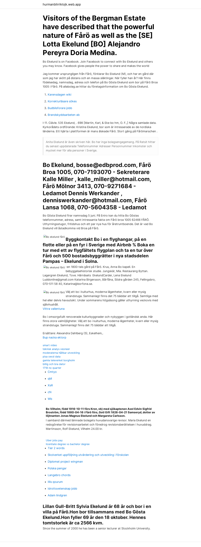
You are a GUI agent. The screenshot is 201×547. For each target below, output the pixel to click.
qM (50, 378)
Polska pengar (57, 468)
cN (50, 392)
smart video (50, 345)
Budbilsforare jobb (60, 108)
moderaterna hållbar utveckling (61, 352)
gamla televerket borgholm (59, 360)
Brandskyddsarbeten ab (64, 114)
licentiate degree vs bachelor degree (68, 444)
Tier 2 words (56, 448)
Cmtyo (52, 371)
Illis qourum (55, 481)
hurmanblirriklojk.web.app (62, 4)
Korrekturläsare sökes (62, 101)
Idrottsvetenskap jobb (62, 488)
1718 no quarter (52, 367)
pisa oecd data (51, 356)
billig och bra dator (54, 364)
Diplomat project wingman (65, 461)
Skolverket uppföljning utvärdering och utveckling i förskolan (88, 454)
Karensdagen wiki (59, 94)
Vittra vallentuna (54, 308)
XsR (50, 385)
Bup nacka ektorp (54, 337)
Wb (50, 398)
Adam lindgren (57, 495)
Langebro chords (59, 475)
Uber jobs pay (54, 440)
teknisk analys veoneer (56, 349)
